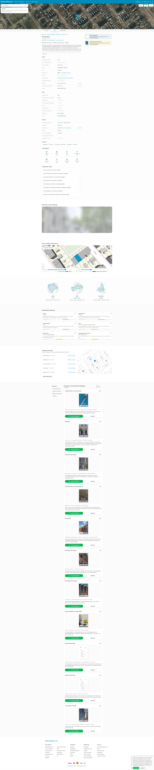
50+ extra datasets (49, 748)
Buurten (71, 756)
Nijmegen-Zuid (77, 297)
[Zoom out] (111, 248)
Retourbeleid (99, 752)
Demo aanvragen (87, 754)
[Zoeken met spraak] (24, 5)
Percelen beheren (48, 750)
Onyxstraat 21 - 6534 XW (72, 144)
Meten (58, 748)
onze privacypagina (147, 765)
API (57, 756)
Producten (47, 756)
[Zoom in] (111, 247)
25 (67, 34)
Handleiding (86, 746)
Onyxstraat (63, 34)
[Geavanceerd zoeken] (26, 5)
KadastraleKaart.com (51, 741)
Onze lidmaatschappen (61, 746)
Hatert (53, 297)
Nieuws (98, 748)
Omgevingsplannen (49, 754)
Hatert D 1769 (60, 122)
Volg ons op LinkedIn (101, 756)
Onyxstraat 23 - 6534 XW (60, 144)
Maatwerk (47, 757)
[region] (77, 258)
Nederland (44, 34)
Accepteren (136, 768)
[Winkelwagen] (152, 1)
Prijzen (32, 1)
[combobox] (99, 387)
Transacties (47, 752)
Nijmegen (58, 34)
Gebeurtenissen (60, 754)
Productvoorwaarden (88, 756)
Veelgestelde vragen (88, 748)
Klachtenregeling (100, 754)
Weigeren (143, 768)
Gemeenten (72, 752)
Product (16, 1)
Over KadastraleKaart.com (102, 746)
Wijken (71, 754)
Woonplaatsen (73, 748)
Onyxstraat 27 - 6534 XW (48, 144)
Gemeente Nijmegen (51, 34)
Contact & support (100, 750)
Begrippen (72, 746)
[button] (62, 170)
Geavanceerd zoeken (61, 750)
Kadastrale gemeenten (74, 750)
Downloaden (59, 752)
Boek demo (138, 1)
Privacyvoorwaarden (88, 757)
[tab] (46, 30)
